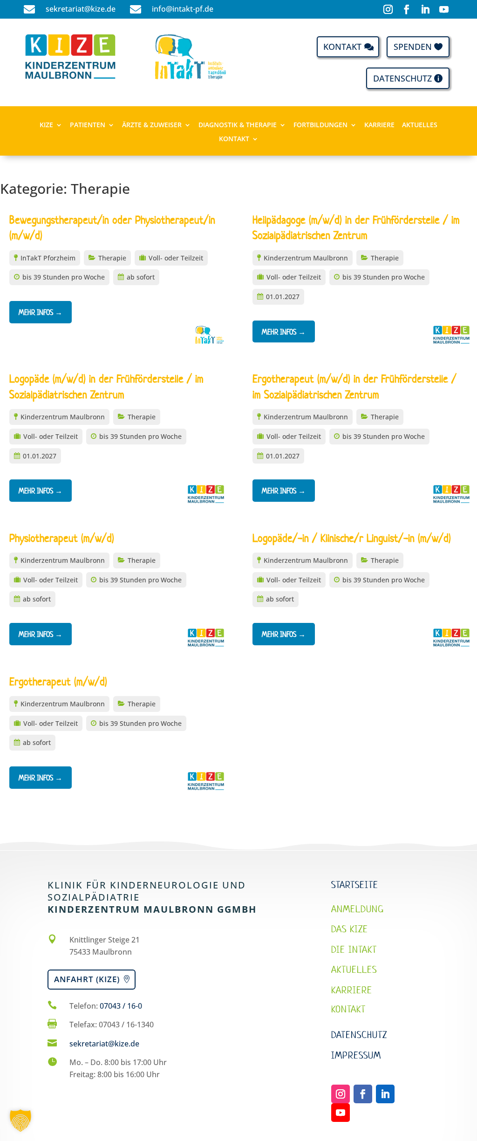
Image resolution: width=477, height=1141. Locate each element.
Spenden (413, 46)
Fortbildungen (320, 125)
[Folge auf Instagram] (388, 9)
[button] (20, 1120)
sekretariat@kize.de (104, 1044)
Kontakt (342, 46)
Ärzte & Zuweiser (152, 125)
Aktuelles (419, 125)
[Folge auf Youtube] (444, 9)
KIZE (46, 125)
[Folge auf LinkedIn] (425, 9)
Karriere (379, 125)
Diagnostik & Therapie (237, 125)
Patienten (87, 125)
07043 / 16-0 (121, 1006)
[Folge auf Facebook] (406, 9)
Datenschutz (402, 78)
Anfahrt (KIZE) (87, 979)
